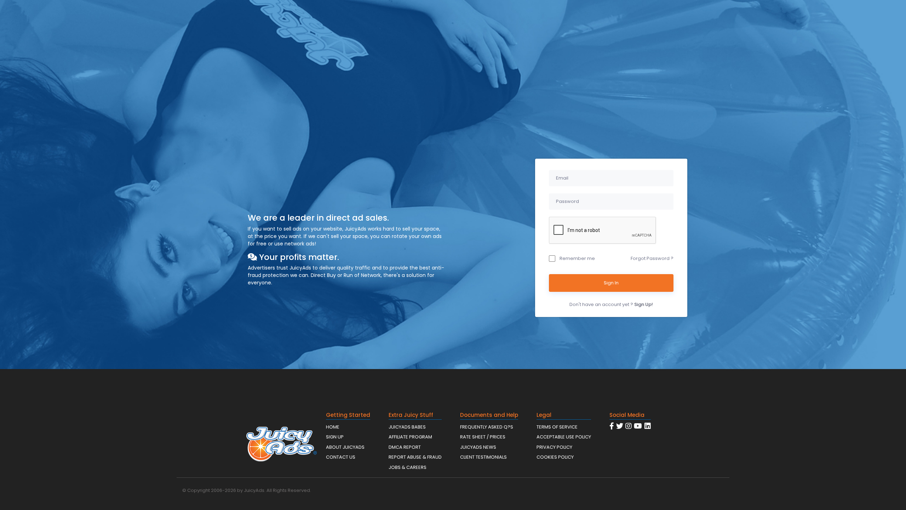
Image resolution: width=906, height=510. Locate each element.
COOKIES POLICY (555, 457)
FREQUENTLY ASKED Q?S (486, 427)
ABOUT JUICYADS (345, 447)
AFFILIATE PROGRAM (410, 437)
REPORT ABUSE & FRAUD (415, 457)
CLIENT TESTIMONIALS (483, 457)
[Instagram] (628, 426)
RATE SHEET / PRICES (482, 437)
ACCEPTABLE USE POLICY (564, 437)
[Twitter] (619, 426)
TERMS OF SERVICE (557, 427)
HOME (332, 427)
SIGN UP (335, 437)
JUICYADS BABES (407, 427)
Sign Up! (643, 304)
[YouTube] (638, 426)
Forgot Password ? (652, 258)
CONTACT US (340, 457)
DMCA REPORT (405, 447)
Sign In (611, 282)
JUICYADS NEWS (478, 447)
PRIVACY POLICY (554, 447)
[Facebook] (611, 426)
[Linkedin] (647, 426)
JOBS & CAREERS (407, 467)
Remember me (577, 258)
